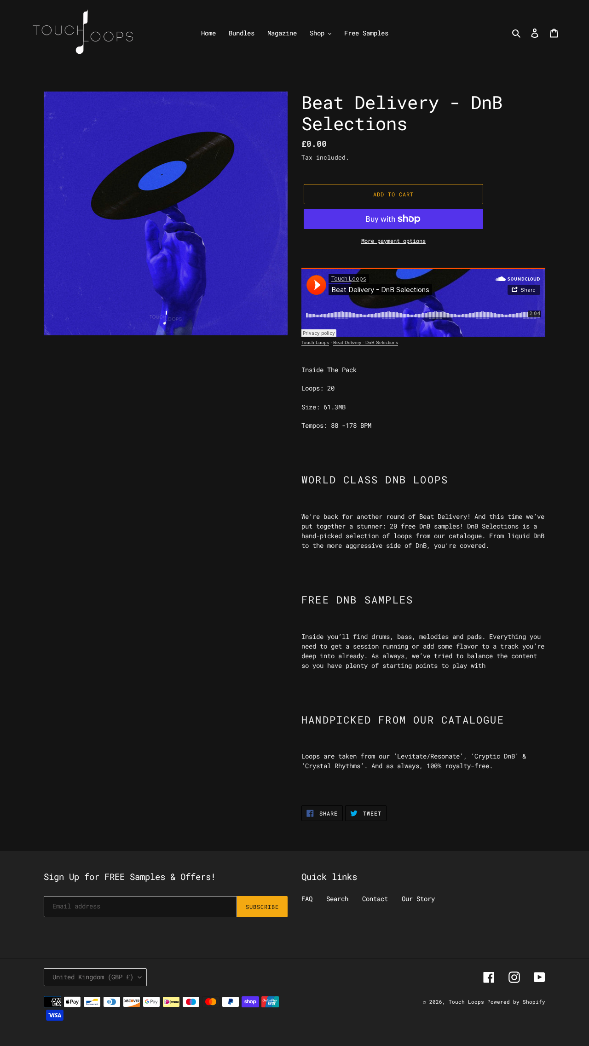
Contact (375, 898)
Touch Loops (315, 342)
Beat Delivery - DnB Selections (365, 342)
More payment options (393, 240)
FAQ (306, 898)
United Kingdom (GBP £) (92, 976)
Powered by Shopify (516, 1001)
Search (337, 898)
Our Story (418, 898)
